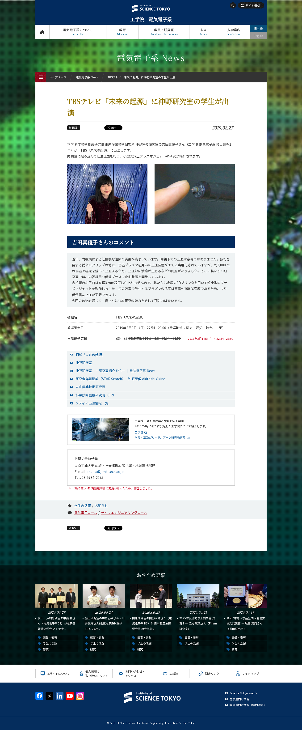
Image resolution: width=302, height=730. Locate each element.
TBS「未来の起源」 (90, 354)
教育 (122, 31)
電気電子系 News (87, 77)
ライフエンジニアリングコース (124, 512)
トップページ (42, 32)
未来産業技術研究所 (90, 386)
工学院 (139, 432)
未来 (203, 31)
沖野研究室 (84, 362)
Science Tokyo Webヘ (243, 693)
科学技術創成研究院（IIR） (96, 395)
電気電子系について (78, 31)
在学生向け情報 (239, 699)
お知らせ (101, 505)
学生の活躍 (82, 505)
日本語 (258, 28)
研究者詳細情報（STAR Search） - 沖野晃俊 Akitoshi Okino (120, 378)
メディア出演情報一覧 (92, 403)
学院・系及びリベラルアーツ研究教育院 (160, 437)
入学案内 (233, 31)
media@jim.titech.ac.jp (105, 471)
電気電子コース (85, 512)
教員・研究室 (164, 31)
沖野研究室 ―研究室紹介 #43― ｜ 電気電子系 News (115, 370)
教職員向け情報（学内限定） (248, 705)
